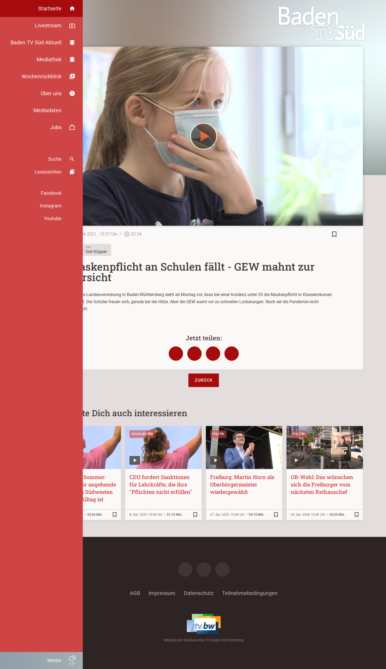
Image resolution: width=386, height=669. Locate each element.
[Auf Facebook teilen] (176, 353)
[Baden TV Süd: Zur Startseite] (322, 23)
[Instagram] (204, 569)
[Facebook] (185, 569)
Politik (218, 434)
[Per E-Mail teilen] (231, 353)
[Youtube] (222, 569)
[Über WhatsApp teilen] (213, 353)
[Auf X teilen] (194, 353)
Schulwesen (142, 434)
